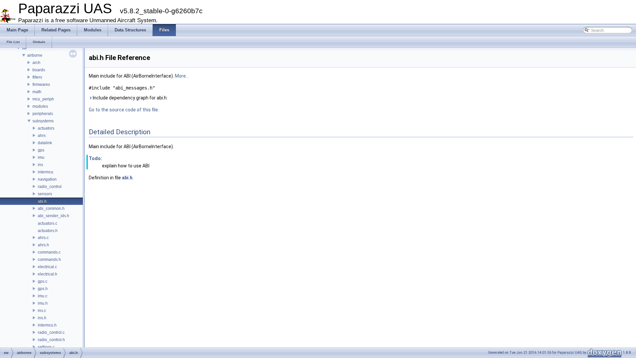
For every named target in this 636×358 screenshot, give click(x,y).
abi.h (42, 201)
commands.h (49, 259)
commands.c (49, 252)
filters (37, 77)
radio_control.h (51, 339)
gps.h (43, 288)
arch (36, 62)
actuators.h (48, 230)
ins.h (42, 318)
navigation (47, 179)
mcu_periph (43, 99)
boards (38, 70)
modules (40, 106)
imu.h (43, 303)
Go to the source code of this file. (124, 109)
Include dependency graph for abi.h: (130, 97)
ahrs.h (43, 245)
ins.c (42, 310)
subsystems (43, 121)
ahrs (42, 135)
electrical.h (47, 274)
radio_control (50, 186)
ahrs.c (43, 237)
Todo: (95, 158)
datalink (45, 143)
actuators (46, 128)
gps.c (42, 281)
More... (182, 76)
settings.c (46, 347)
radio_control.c (51, 332)
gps (41, 150)
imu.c (42, 296)
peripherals (42, 113)
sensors (45, 194)
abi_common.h (51, 208)
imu (41, 157)
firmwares (41, 84)
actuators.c (47, 223)
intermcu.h (47, 325)
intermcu (45, 172)
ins (40, 164)
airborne (34, 55)
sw (24, 48)
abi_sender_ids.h (53, 215)
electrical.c (47, 267)
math (36, 92)
